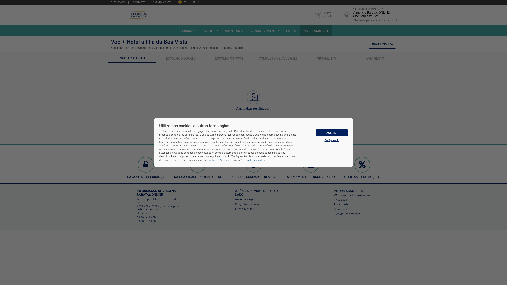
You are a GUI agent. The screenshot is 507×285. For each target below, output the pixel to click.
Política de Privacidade (253, 160)
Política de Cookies (218, 160)
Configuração (332, 140)
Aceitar (331, 132)
